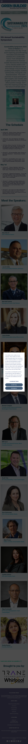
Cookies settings (14, 381)
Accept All (14, 384)
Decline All (14, 388)
